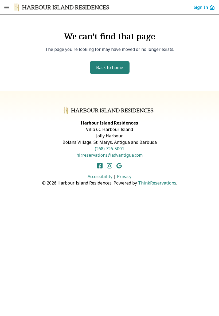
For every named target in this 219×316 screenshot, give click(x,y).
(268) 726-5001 (109, 149)
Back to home (109, 67)
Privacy (124, 176)
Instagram (109, 165)
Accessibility (100, 176)
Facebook (100, 165)
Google (119, 165)
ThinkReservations (157, 183)
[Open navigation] (6, 7)
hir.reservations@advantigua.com (109, 155)
